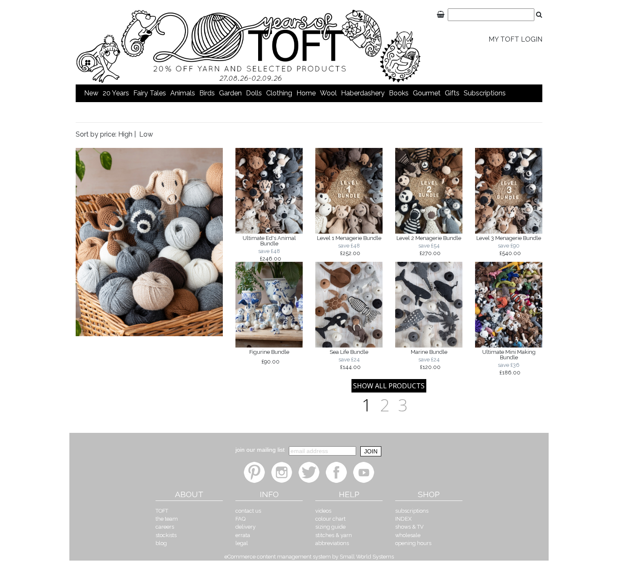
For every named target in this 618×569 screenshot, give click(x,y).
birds (207, 93)
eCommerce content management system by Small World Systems (309, 556)
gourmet (427, 93)
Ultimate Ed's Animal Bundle (269, 248)
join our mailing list (260, 449)
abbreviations (332, 543)
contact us (248, 511)
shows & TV (409, 527)
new (91, 93)
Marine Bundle (429, 359)
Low (146, 134)
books (399, 93)
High (125, 134)
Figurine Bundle (269, 357)
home (306, 93)
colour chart (330, 519)
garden (230, 93)
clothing (279, 93)
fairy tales (149, 93)
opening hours (413, 543)
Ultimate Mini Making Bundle (509, 362)
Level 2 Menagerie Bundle (428, 245)
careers (165, 527)
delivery (245, 527)
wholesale (407, 535)
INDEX (403, 519)
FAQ (240, 519)
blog (161, 543)
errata (242, 535)
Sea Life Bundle (349, 359)
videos (323, 511)
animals (182, 93)
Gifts (452, 93)
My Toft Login (515, 39)
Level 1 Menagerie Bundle (349, 245)
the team (167, 519)
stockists (166, 535)
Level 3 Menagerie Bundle (508, 245)
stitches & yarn (333, 535)
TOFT (162, 511)
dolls (254, 93)
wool (328, 93)
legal (241, 543)
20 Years (116, 93)
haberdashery (363, 93)
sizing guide (330, 527)
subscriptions (485, 93)
